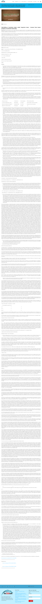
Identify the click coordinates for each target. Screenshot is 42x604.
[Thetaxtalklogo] (3, 1)
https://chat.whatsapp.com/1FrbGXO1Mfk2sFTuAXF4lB (9, 566)
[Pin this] (9, 586)
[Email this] (2, 586)
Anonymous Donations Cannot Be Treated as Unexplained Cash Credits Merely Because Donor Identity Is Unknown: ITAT (20, 594)
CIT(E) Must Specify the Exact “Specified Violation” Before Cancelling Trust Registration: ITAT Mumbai (20, 597)
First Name (30, 593)
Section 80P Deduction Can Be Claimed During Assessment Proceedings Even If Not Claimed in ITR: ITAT (20, 599)
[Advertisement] (31, 17)
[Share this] (4, 586)
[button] (41, 2)
